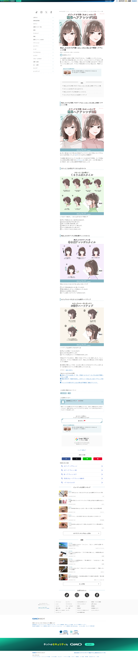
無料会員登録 (36, 20)
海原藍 (103, 556)
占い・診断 (35, 65)
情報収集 (77, 656)
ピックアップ (36, 71)
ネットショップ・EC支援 (46, 656)
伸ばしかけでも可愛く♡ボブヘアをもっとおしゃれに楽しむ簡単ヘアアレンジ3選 (82, 85)
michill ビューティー (67, 55)
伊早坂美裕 (102, 520)
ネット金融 (82, 656)
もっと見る (82, 584)
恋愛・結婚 (35, 61)
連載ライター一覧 (37, 27)
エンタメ (35, 55)
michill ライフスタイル (100, 548)
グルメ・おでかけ (37, 58)
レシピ (34, 49)
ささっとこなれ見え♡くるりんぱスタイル (73, 88)
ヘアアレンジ (79, 160)
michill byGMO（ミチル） (64, 11)
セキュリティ (60, 656)
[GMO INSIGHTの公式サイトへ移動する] (38, 619)
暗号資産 (86, 656)
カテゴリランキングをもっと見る (82, 533)
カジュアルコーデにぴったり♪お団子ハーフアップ (75, 94)
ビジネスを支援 (53, 656)
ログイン (35, 23)
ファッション (36, 42)
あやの (103, 504)
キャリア (35, 68)
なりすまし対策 (82, 626)
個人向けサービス (92, 656)
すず (103, 496)
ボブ (76, 155)
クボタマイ (102, 512)
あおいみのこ (69, 370)
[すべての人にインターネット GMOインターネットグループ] (128, 1)
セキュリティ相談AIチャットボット (80, 624)
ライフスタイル (36, 52)
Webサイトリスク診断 (69, 624)
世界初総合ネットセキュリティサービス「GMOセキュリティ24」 (44, 624)
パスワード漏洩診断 (60, 624)
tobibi (103, 528)
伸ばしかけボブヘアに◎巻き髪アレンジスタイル (75, 91)
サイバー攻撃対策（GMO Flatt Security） (70, 626)
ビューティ (35, 46)
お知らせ (35, 17)
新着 (34, 30)
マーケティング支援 (67, 656)
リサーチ (72, 656)
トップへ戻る (81, 450)
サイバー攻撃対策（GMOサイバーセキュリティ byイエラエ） (51, 626)
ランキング (35, 33)
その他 (98, 656)
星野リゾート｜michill (38, 39)
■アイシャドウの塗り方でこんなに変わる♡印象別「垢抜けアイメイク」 (79, 382)
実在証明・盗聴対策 (35, 626)
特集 (34, 36)
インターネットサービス (36, 656)
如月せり (102, 572)
